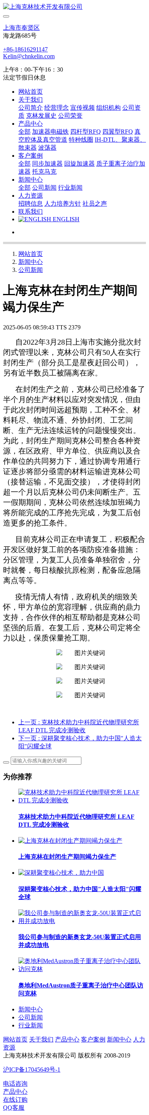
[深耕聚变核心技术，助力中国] (61, 872)
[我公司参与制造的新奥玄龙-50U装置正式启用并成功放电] (82, 921)
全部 (24, 131)
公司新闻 (30, 270)
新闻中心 (30, 262)
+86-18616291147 (25, 49)
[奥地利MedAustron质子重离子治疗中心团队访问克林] (82, 969)
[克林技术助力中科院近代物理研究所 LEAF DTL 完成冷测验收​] (82, 800)
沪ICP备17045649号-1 (31, 1069)
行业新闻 (30, 1025)
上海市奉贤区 (21, 27)
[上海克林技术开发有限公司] (74, 7)
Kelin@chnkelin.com (29, 56)
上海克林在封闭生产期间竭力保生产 (67, 856)
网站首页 (30, 91)
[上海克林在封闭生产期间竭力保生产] (70, 840)
